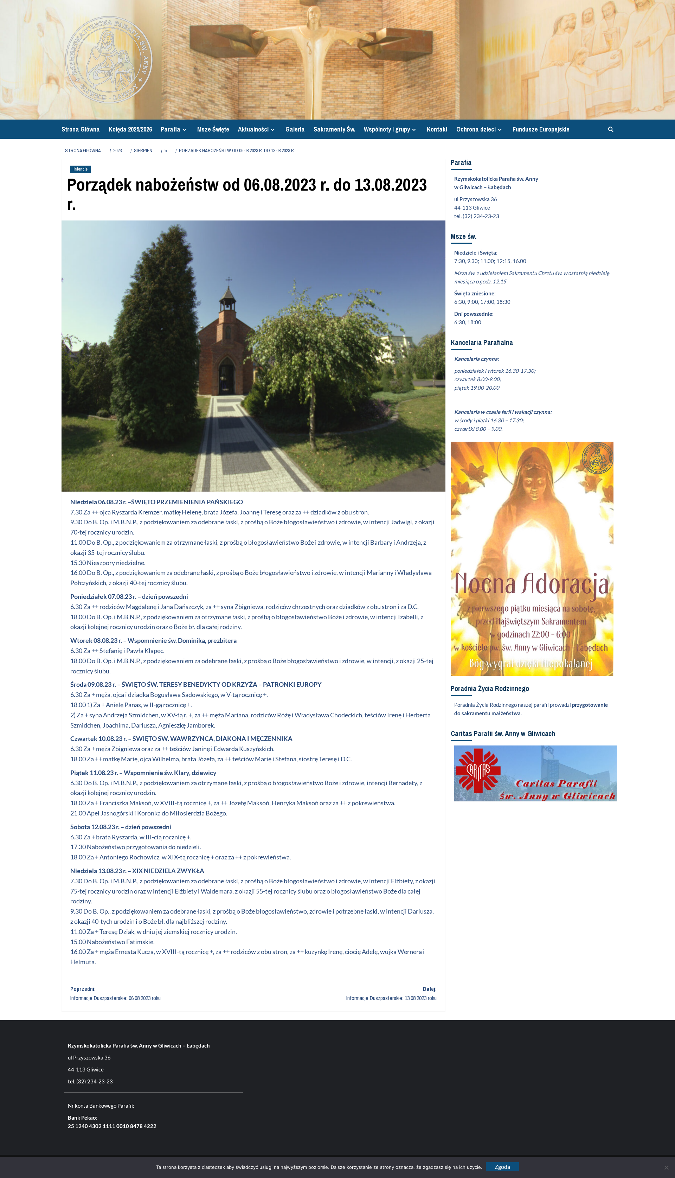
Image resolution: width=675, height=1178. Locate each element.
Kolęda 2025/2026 (130, 129)
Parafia (170, 129)
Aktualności (253, 129)
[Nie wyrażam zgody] (666, 1167)
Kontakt (437, 129)
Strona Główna (81, 129)
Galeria (295, 129)
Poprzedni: (115, 993)
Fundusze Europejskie (541, 129)
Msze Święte (213, 129)
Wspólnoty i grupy (387, 129)
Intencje (80, 169)
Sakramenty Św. (334, 129)
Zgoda (502, 1166)
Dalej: (391, 993)
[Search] (609, 129)
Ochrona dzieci (476, 129)
